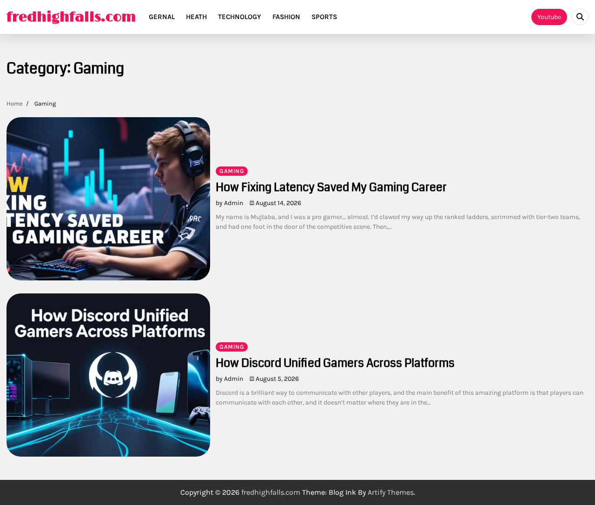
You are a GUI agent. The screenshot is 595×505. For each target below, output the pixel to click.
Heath (196, 17)
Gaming (231, 170)
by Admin (229, 203)
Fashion (286, 17)
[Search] (580, 16)
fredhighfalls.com (71, 17)
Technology (239, 17)
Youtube (549, 17)
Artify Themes (391, 492)
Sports (324, 17)
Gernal (162, 17)
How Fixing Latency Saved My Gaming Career (331, 187)
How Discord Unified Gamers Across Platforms (335, 363)
